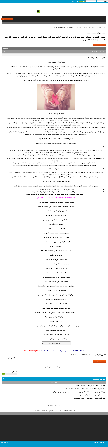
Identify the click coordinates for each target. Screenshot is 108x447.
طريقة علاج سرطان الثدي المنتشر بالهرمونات (56, 237)
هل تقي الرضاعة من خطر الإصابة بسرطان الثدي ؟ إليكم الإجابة (56, 286)
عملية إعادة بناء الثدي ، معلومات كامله (56, 273)
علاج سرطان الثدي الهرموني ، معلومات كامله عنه (56, 242)
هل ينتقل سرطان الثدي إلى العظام (56, 215)
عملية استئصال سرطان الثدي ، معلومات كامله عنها (56, 251)
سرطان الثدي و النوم (56, 321)
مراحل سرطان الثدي (56, 255)
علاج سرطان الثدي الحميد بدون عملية (56, 317)
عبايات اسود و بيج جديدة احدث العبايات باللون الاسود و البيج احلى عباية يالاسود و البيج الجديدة (77, 392)
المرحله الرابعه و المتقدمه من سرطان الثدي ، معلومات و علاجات (56, 206)
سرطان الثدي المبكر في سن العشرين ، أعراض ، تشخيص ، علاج (56, 295)
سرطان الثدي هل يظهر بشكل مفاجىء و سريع (56, 220)
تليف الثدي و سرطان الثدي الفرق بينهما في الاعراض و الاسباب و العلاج (56, 312)
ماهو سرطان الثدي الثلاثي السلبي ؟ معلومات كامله (56, 264)
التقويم (67, 23)
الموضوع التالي (49, 367)
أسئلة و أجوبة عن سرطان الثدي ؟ (56, 290)
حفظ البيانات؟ (73, 1)
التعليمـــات (92, 23)
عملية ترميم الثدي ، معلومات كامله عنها (56, 282)
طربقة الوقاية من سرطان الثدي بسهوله (56, 339)
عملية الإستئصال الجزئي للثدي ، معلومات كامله (56, 277)
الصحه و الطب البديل (80, 27)
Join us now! (7, 19)
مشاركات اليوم (38, 23)
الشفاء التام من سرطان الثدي (56, 229)
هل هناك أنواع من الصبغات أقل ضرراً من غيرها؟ (91, 395)
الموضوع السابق (59, 367)
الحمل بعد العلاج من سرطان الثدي (56, 330)
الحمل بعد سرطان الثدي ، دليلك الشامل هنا (56, 233)
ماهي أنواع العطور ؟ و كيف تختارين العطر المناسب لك (89, 398)
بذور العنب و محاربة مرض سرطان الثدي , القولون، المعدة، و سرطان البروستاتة (56, 326)
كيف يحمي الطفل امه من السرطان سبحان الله (56, 335)
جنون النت (102, 27)
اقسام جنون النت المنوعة (92, 27)
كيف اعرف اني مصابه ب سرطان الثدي (56, 304)
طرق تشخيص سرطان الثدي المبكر (56, 299)
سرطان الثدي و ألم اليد (56, 224)
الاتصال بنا (4, 442)
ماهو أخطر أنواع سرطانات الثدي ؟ (95, 33)
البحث (11, 23)
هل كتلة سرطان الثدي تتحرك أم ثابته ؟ (56, 268)
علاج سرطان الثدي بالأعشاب (56, 246)
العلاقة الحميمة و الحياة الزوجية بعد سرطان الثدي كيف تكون (56, 202)
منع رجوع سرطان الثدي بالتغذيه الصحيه (56, 211)
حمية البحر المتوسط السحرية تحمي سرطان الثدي (56, 308)
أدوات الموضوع (5, 48)
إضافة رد (99, 45)
